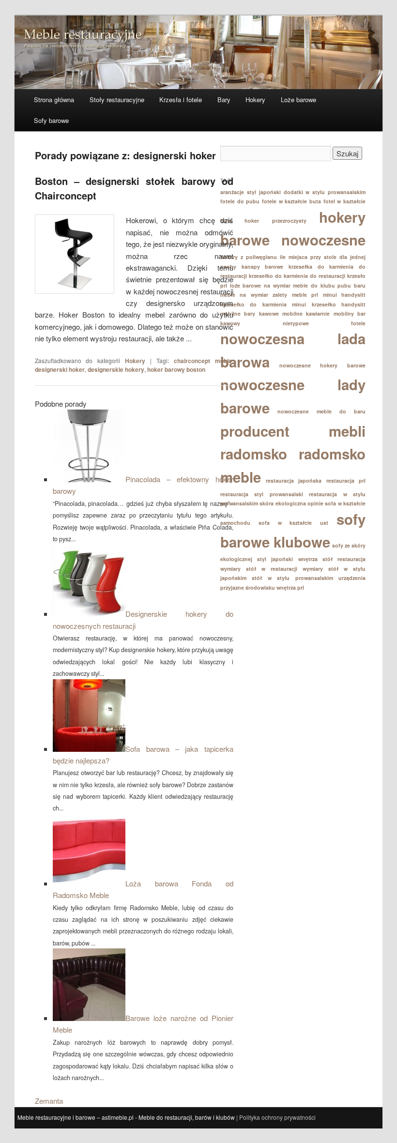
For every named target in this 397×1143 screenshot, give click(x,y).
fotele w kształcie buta (291, 201)
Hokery (255, 99)
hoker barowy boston (176, 369)
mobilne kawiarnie (306, 313)
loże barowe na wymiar (260, 285)
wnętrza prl (290, 587)
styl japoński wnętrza (287, 559)
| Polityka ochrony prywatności (276, 1117)
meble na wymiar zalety (253, 294)
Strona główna (54, 99)
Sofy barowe (51, 120)
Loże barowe (298, 99)
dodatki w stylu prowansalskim (325, 192)
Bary (223, 99)
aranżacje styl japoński (250, 192)
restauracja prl (346, 480)
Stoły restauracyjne (117, 99)
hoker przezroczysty (275, 220)
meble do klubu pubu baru (329, 285)
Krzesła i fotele (180, 99)
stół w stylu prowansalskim (292, 577)
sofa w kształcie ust (293, 522)
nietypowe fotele (324, 323)
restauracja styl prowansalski (261, 494)
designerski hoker (60, 369)
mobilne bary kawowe (249, 313)
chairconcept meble (203, 360)
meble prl (305, 294)
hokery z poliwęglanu (248, 256)
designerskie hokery (116, 369)
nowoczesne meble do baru (321, 411)
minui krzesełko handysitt (329, 304)
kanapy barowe (263, 266)
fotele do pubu (240, 201)
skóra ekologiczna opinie (291, 503)
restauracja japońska (294, 480)
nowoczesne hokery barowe (322, 365)
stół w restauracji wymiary (284, 568)
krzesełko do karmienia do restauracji (297, 275)
